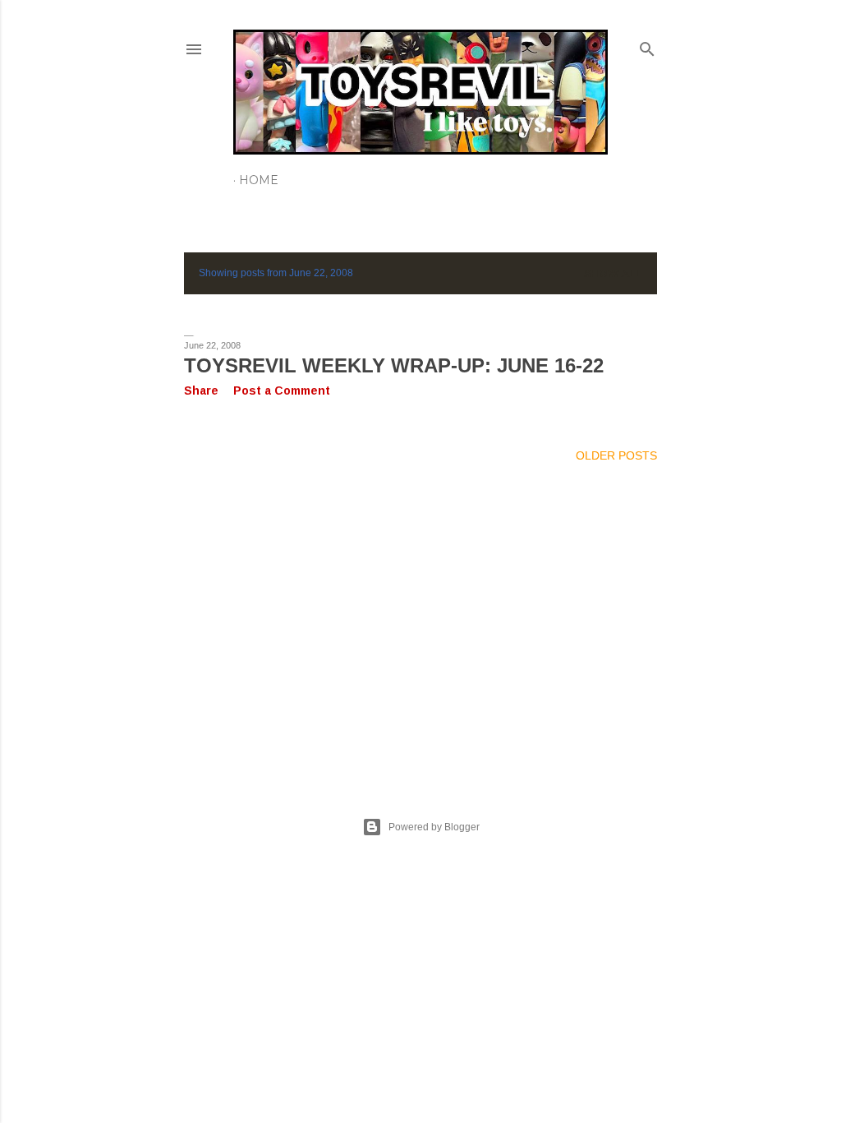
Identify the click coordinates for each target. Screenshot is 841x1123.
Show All (613, 273)
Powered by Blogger (434, 827)
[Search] (647, 46)
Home (258, 180)
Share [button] (201, 390)
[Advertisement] (420, 620)
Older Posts (616, 455)
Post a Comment (281, 390)
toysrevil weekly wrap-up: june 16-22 (394, 365)
